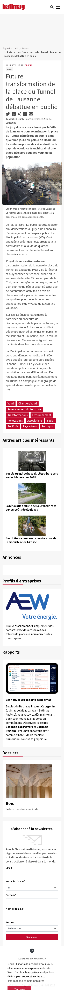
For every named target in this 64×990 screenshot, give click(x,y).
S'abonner (32, 937)
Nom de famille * (15, 908)
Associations (34, 420)
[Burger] (58, 7)
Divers (25, 48)
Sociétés (13, 426)
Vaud (11, 403)
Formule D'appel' (15, 881)
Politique (47, 426)
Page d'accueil (10, 48)
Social (50, 420)
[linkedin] (32, 951)
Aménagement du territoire (24, 409)
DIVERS (28, 65)
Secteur (10, 922)
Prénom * (11, 895)
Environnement (41, 415)
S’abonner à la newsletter (32, 958)
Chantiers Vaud (27, 403)
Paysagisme (30, 426)
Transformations (18, 415)
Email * (10, 867)
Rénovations (15, 420)
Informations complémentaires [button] (26, 980)
